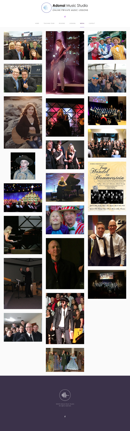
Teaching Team (49, 23)
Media (82, 23)
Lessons (72, 23)
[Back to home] (65, 8)
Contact (92, 23)
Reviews (62, 23)
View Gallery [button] (23, 45)
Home (37, 23)
